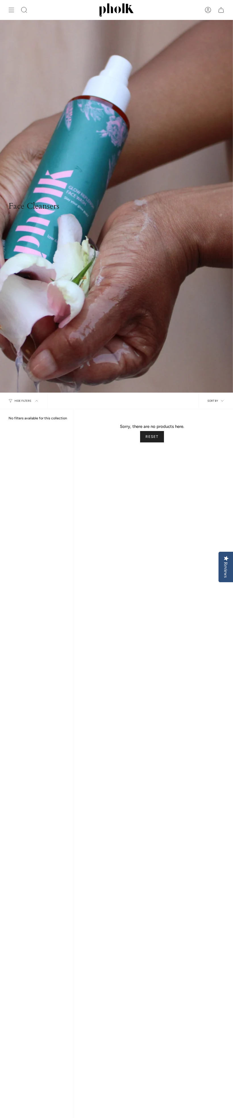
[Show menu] (11, 10)
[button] (24, 10)
